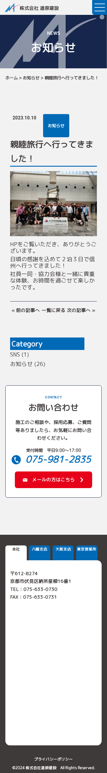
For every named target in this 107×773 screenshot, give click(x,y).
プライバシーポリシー (53, 759)
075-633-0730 (40, 589)
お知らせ (31, 78)
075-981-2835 (58, 459)
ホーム (11, 78)
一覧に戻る (53, 310)
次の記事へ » (81, 310)
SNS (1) (19, 354)
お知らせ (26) (27, 364)
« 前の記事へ (26, 310)
